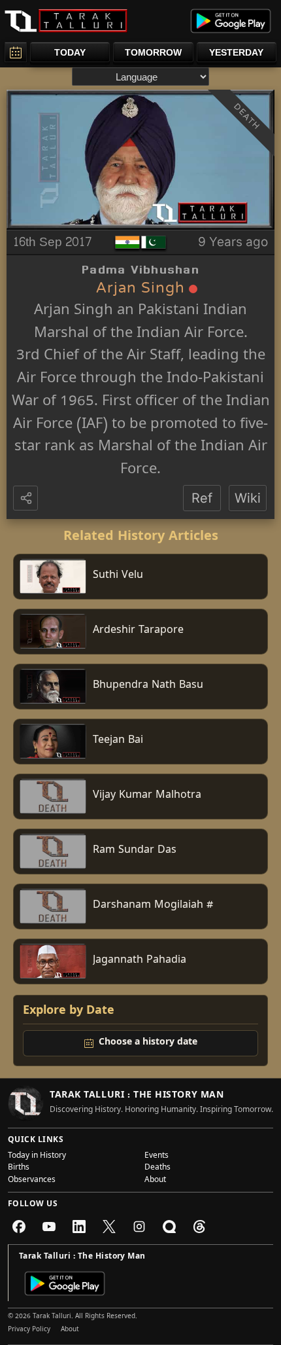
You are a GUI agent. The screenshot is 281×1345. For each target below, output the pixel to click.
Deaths (157, 1168)
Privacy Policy (29, 1330)
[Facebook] (19, 1226)
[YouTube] (49, 1226)
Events (156, 1156)
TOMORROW (153, 52)
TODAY (70, 52)
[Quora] (169, 1226)
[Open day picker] (16, 52)
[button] (27, 498)
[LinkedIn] (79, 1226)
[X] (109, 1226)
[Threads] (199, 1226)
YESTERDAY (236, 52)
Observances (32, 1180)
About (155, 1180)
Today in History (37, 1156)
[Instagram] (139, 1226)
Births (18, 1168)
